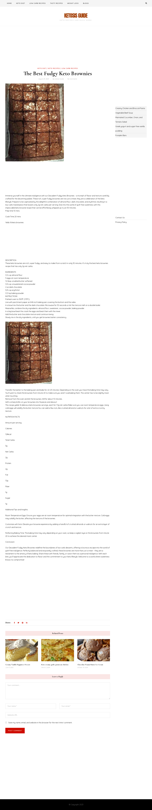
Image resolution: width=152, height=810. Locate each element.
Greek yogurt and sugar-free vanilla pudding (130, 128)
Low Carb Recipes (37, 3)
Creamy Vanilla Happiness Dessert (17, 665)
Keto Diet (20, 3)
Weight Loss (73, 3)
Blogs (86, 3)
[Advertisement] (57, 50)
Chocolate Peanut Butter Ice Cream (90, 665)
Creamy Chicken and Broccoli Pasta (130, 108)
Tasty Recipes (56, 3)
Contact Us (120, 217)
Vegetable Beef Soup (124, 113)
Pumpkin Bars (121, 135)
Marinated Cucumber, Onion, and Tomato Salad (128, 119)
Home (9, 3)
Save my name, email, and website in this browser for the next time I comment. (40, 722)
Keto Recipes (54, 68)
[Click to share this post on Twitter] (18, 623)
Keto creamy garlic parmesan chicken (54, 665)
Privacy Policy (121, 222)
